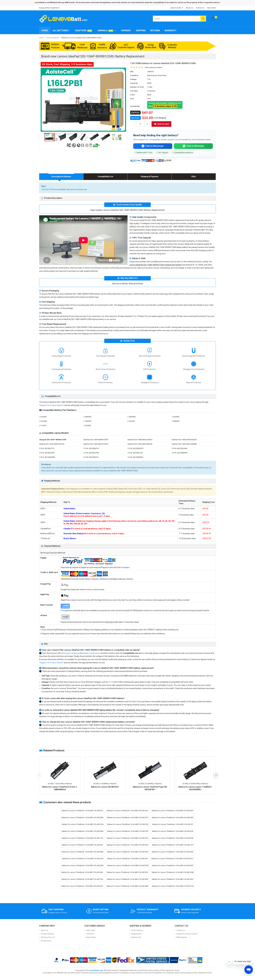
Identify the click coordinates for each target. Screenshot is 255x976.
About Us (189, 8)
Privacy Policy (46, 941)
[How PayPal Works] (178, 960)
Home (45, 30)
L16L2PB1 (131, 421)
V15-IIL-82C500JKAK (179, 448)
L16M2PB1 (176, 421)
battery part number (68, 653)
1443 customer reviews (153, 67)
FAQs (193, 176)
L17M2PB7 (87, 421)
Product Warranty (47, 934)
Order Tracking (137, 930)
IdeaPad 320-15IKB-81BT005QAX (184, 440)
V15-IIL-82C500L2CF (135, 453)
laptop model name (91, 653)
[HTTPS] (195, 960)
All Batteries (60, 30)
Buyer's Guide (176, 8)
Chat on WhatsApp (195, 146)
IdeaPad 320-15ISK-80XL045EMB (184, 444)
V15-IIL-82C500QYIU (91, 457)
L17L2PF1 (43, 426)
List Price (135, 113)
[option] (83, 100)
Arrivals (105, 30)
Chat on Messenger (154, 146)
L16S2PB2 (175, 417)
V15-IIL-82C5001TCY (46, 448)
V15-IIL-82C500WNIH (135, 457)
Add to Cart (163, 124)
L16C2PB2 (87, 426)
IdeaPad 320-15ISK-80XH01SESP (95, 444)
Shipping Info (136, 934)
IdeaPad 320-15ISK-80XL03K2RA (140, 444)
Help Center (211, 8)
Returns (155, 30)
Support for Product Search (51, 405)
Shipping (141, 30)
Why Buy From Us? (48, 937)
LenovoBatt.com (96, 970)
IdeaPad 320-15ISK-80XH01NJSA (51, 444)
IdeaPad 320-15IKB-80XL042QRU (140, 440)
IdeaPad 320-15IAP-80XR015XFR (95, 440)
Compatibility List (105, 176)
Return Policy (91, 937)
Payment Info (136, 937)
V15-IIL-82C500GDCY (91, 448)
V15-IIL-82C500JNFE (47, 453)
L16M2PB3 (132, 417)
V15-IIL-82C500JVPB (91, 453)
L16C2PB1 (43, 417)
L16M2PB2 (87, 417)
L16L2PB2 (43, 421)
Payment (126, 30)
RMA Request (181, 937)
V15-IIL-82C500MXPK (180, 453)
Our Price (135, 118)
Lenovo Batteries (52, 38)
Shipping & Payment (149, 176)
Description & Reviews (61, 176)
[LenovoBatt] (64, 19)
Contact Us (200, 8)
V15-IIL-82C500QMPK (47, 457)
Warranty (170, 30)
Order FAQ (90, 934)
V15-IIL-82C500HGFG (135, 448)
